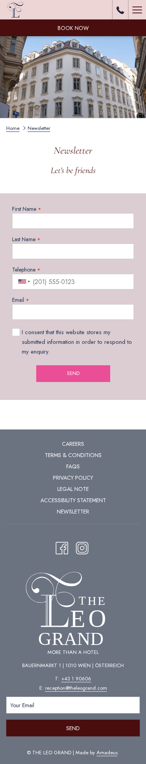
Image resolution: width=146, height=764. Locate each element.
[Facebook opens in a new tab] (62, 547)
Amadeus (107, 752)
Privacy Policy (73, 478)
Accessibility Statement (73, 500)
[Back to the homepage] (15, 9)
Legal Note (73, 489)
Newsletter (73, 511)
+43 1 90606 (76, 678)
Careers (73, 444)
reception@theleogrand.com (76, 688)
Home (12, 128)
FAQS (73, 466)
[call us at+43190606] (120, 9)
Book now (73, 28)
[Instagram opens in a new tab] (82, 547)
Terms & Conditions (73, 455)
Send (73, 728)
